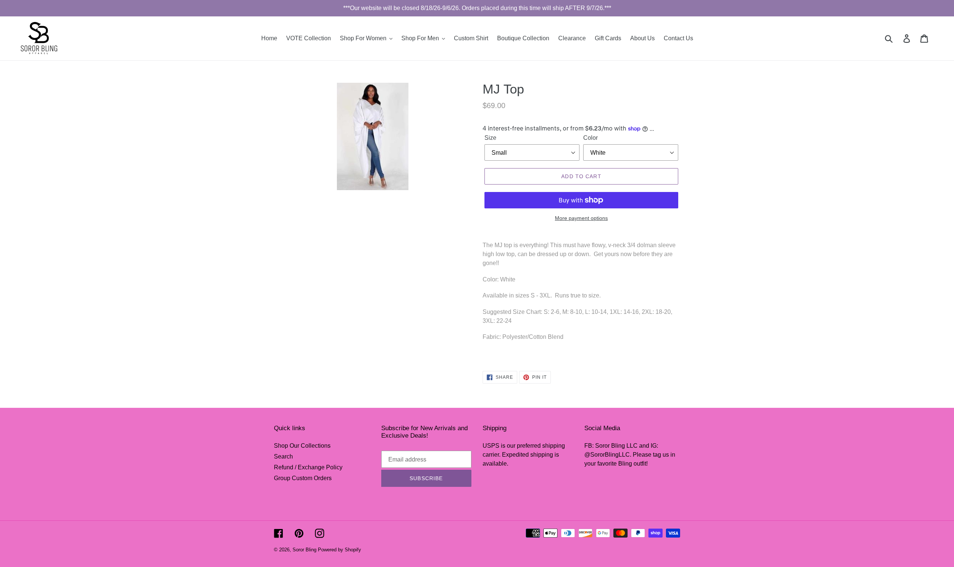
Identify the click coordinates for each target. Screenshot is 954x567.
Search (283, 456)
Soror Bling (304, 549)
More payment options (581, 218)
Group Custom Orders (303, 478)
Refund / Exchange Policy (308, 467)
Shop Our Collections (302, 445)
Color (590, 138)
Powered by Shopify (339, 549)
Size (490, 138)
